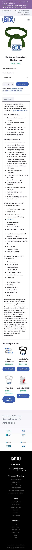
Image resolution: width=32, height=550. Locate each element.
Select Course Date (8, 72)
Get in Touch (16, 515)
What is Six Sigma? (16, 507)
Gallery (16, 535)
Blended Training (16, 487)
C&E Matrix (10, 219)
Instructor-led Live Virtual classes (12, 5)
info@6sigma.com (25, 10)
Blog (16, 524)
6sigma (12, 547)
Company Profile (16, 502)
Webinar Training (16, 485)
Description (8, 99)
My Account (27, 14)
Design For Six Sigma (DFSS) (16, 493)
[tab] (8, 99)
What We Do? (16, 504)
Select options (9, 399)
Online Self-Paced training (10, 7)
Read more (23, 396)
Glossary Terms (16, 532)
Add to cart (22, 84)
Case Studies (16, 529)
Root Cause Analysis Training (16, 490)
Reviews (16, 512)
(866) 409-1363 (26, 12)
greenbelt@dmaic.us (20, 110)
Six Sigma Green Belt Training (12, 91)
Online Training (16, 482)
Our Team (16, 510)
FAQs (16, 538)
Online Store (16, 527)
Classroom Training (16, 88)
